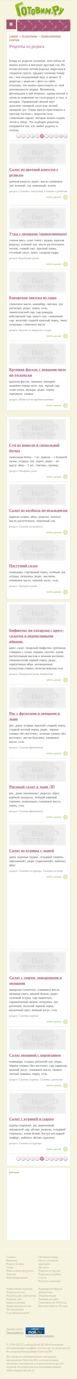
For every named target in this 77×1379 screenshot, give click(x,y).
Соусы (42, 1277)
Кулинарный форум (50, 1288)
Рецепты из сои (15, 1292)
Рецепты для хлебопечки (21, 1295)
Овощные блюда (48, 1257)
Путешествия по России (52, 1306)
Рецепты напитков (49, 1281)
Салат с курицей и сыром (31, 1118)
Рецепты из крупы (49, 1270)
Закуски (11, 1274)
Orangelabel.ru (15, 1332)
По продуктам (29, 36)
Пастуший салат (23, 565)
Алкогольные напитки (19, 1288)
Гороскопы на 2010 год (52, 1302)
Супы (9, 1267)
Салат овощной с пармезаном (35, 1055)
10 (60, 136)
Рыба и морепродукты (19, 1270)
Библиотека (45, 1292)
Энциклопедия (47, 1295)
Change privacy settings (40, 1335)
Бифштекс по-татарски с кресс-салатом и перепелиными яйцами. (36, 635)
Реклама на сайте (48, 1299)
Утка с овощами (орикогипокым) (38, 233)
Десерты (43, 1267)
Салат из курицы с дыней (31, 850)
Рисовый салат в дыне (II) (32, 786)
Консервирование (17, 1277)
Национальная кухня (18, 1306)
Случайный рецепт (17, 1312)
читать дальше (53, 197)
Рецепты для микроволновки (15, 1300)
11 (65, 136)
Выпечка (11, 1260)
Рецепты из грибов (49, 1274)
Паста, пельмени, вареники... (48, 1262)
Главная (13, 36)
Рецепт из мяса (15, 1263)
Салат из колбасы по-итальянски (38, 510)
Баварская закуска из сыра (32, 297)
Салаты (10, 1257)
